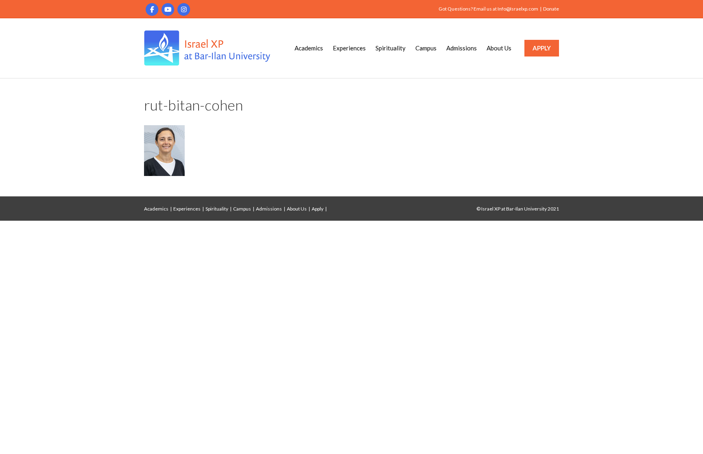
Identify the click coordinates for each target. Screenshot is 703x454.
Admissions (461, 48)
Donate (551, 9)
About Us (499, 48)
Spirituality (391, 48)
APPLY (542, 48)
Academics (309, 48)
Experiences (349, 48)
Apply (317, 209)
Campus (426, 48)
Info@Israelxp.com (518, 9)
